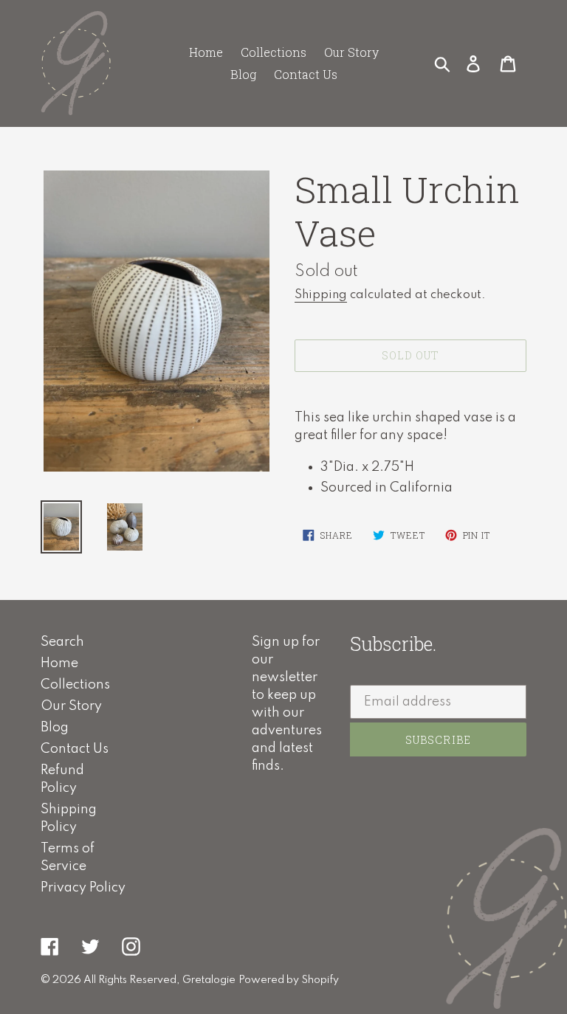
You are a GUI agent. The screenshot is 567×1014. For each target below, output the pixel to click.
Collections (75, 684)
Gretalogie (209, 980)
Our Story (71, 706)
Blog (55, 727)
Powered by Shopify (288, 980)
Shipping (321, 295)
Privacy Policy (83, 887)
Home (59, 663)
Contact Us (75, 749)
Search (62, 642)
